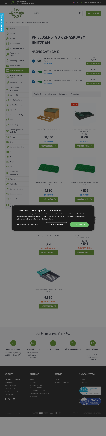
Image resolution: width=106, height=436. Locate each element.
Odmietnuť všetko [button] (56, 225)
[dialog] (53, 218)
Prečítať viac (48, 219)
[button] (28, 225)
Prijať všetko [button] (79, 225)
